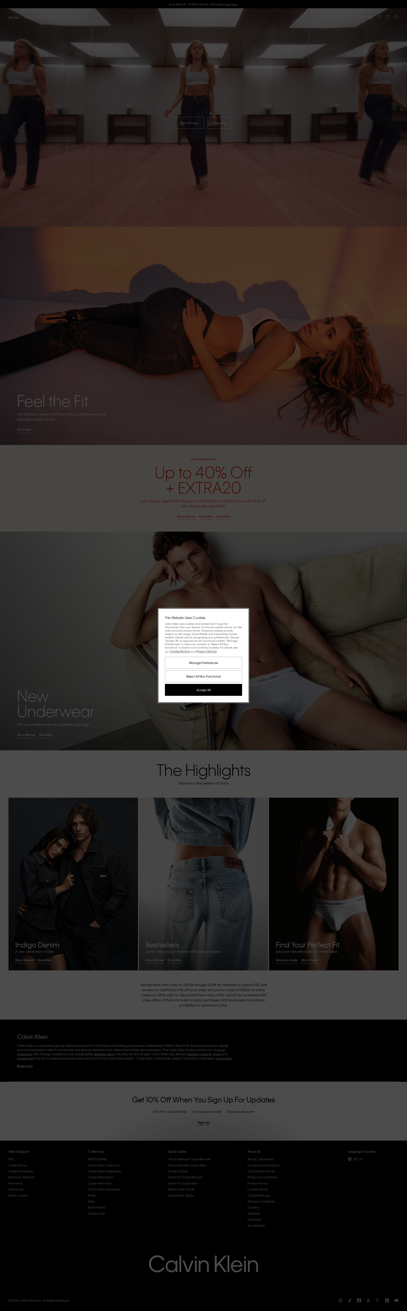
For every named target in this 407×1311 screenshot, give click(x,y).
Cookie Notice (180, 651)
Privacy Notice (206, 651)
